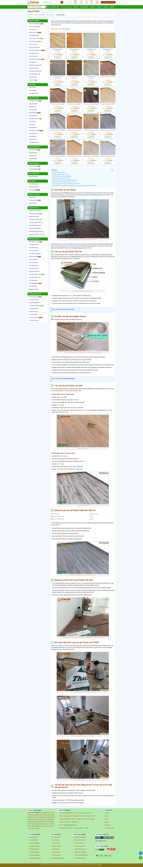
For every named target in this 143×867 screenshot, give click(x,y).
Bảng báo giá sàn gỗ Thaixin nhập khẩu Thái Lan (65, 180)
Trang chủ (30, 15)
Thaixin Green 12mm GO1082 (108, 76)
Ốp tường (92, 7)
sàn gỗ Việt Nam (86, 193)
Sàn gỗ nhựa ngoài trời (35, 858)
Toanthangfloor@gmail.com (70, 825)
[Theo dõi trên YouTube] (112, 837)
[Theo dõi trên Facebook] (96, 837)
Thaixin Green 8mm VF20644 (58, 130)
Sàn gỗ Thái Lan (51, 15)
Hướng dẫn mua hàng (79, 837)
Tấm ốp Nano (55, 849)
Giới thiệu (106, 813)
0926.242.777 (75, 822)
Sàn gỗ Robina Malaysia (67, 378)
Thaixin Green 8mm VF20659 (108, 104)
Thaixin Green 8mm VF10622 (108, 156)
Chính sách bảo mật (79, 849)
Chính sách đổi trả (79, 843)
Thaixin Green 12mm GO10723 (74, 77)
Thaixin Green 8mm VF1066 (74, 156)
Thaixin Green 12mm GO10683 (58, 77)
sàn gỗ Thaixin (65, 23)
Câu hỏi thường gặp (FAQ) (81, 855)
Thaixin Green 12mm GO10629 (58, 50)
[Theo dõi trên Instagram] (99, 837)
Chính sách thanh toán (80, 840)
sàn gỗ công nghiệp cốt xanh (70, 244)
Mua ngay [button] (57, 57)
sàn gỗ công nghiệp (74, 258)
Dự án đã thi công (109, 828)
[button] (36, 7)
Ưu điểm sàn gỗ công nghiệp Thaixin (62, 176)
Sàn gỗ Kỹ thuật (84, 7)
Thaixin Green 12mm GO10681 (91, 50)
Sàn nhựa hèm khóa (34, 852)
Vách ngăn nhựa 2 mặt (57, 858)
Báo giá (112, 7)
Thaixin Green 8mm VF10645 (58, 156)
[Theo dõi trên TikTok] (102, 837)
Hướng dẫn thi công (79, 858)
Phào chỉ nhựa (55, 840)
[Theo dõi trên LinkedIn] (110, 837)
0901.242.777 (67, 822)
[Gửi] (62, 2)
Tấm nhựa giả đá (56, 855)
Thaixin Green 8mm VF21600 (91, 104)
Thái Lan (70, 295)
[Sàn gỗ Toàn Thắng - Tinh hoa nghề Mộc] (34, 2)
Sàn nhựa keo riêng (34, 846)
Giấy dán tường (56, 837)
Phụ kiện (106, 7)
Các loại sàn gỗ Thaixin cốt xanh (61, 178)
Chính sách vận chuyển (80, 852)
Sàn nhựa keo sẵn (34, 849)
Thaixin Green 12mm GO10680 (74, 50)
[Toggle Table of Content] (111, 170)
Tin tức (106, 819)
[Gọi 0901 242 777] (140, 858)
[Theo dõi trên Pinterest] (107, 837)
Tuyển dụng (107, 825)
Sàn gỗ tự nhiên (55, 7)
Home (48, 7)
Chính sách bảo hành (79, 846)
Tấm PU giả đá (56, 843)
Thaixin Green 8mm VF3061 (74, 104)
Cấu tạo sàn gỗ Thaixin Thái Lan (61, 174)
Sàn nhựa (75, 7)
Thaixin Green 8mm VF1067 (91, 130)
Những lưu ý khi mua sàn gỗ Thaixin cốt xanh (64, 182)
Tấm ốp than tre (56, 852)
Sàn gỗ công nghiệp (66, 7)
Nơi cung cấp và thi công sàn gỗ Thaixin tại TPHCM (66, 183)
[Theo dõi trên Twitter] (104, 837)
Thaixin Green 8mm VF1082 (57, 104)
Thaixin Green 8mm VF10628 (91, 156)
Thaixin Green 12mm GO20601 (91, 77)
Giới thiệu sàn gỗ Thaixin (59, 172)
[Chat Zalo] (140, 853)
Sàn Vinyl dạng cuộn (34, 855)
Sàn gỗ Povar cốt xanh (66, 309)
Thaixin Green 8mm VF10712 (74, 130)
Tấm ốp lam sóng (56, 846)
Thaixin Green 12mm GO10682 (108, 50)
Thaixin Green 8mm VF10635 (108, 130)
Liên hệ (106, 816)
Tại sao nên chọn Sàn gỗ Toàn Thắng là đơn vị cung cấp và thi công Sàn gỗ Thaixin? (74, 185)
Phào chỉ (99, 7)
